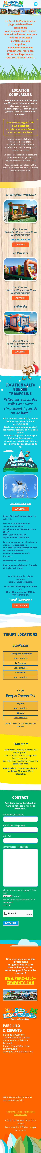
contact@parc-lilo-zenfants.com (16, 1047)
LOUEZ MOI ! (20, 244)
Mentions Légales (14, 1111)
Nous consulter (20, 605)
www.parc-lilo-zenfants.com (20, 981)
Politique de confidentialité (24, 1113)
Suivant (35, 211)
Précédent (6, 211)
